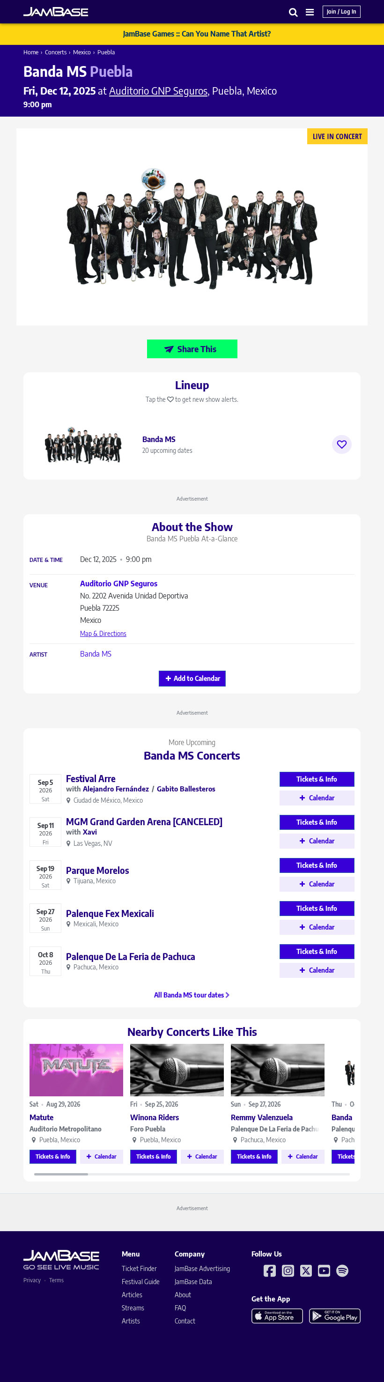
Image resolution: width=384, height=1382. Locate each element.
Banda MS (95, 653)
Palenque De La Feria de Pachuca (278, 1129)
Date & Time (46, 560)
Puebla (106, 52)
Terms (56, 1280)
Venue (39, 585)
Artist (38, 655)
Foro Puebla (147, 1129)
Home (30, 52)
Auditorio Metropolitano (66, 1129)
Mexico (82, 52)
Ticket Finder (139, 1268)
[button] (294, 12)
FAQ (180, 1308)
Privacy (32, 1280)
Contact (185, 1321)
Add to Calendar (197, 678)
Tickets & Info (53, 1156)
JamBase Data (193, 1282)
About (183, 1295)
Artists (131, 1321)
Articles (132, 1295)
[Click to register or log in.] (342, 444)
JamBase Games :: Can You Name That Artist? (197, 33)
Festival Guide (141, 1282)
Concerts (55, 52)
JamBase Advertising (202, 1268)
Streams (133, 1308)
